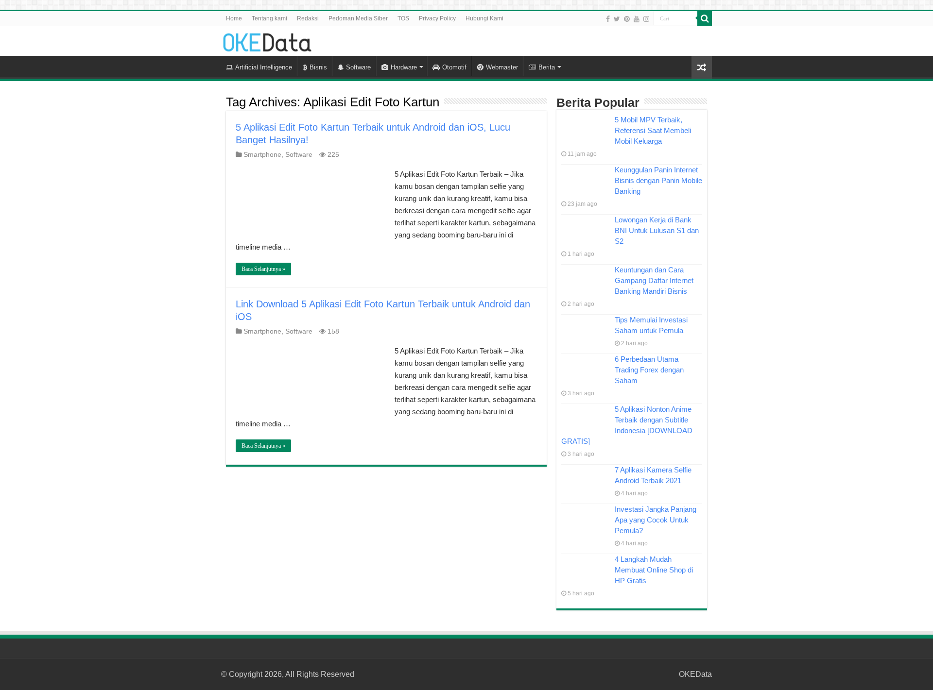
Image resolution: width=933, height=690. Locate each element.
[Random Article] (701, 67)
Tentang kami (269, 18)
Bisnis (318, 67)
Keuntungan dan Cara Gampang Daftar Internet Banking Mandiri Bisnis (654, 280)
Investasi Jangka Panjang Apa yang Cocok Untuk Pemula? (655, 520)
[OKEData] (267, 40)
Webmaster (502, 67)
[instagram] (646, 19)
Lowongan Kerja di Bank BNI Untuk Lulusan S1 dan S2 (657, 230)
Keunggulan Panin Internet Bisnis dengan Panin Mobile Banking (658, 180)
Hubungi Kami (484, 18)
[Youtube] (636, 19)
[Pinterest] (627, 19)
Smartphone (262, 154)
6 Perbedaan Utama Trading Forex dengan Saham (649, 370)
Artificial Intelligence (263, 67)
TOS (403, 18)
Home (234, 18)
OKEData (695, 674)
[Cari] (704, 18)
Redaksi (308, 18)
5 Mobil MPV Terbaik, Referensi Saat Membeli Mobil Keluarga (653, 130)
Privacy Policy (437, 18)
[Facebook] (608, 19)
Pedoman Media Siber (358, 18)
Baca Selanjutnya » (263, 269)
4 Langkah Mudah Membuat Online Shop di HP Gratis (654, 570)
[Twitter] (617, 19)
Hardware (404, 67)
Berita (546, 67)
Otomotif (454, 67)
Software (358, 67)
